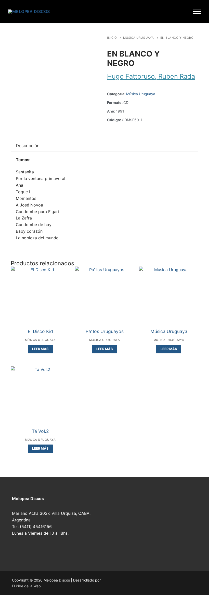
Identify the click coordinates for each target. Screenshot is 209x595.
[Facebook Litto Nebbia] (149, 582)
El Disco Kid (40, 331)
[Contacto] (158, 582)
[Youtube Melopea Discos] (122, 582)
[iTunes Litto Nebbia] (140, 582)
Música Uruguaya (138, 37)
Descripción (28, 145)
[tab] (28, 145)
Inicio (112, 37)
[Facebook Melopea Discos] (112, 582)
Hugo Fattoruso (131, 76)
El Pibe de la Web (26, 586)
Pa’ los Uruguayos (105, 331)
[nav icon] (197, 11)
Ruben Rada (176, 76)
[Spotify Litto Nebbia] (131, 582)
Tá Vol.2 (40, 431)
